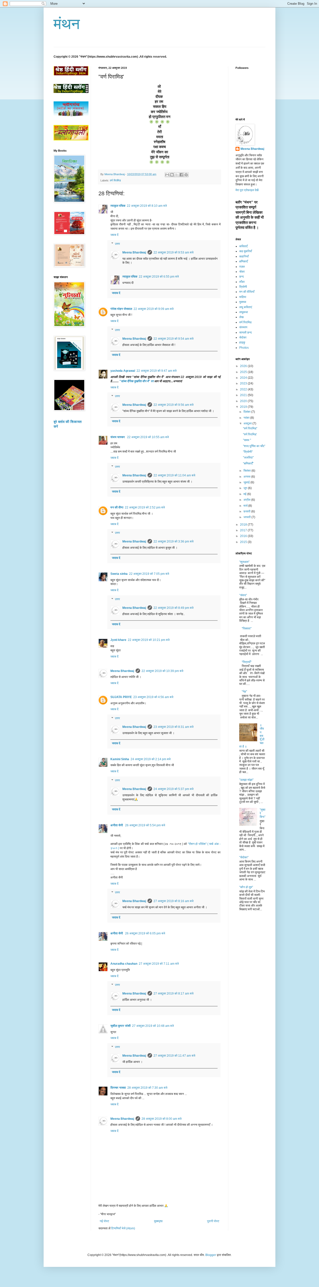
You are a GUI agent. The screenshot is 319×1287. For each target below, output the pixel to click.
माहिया (242, 297)
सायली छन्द (245, 332)
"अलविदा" (248, 457)
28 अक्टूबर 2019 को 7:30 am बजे (147, 1087)
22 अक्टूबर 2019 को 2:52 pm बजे (145, 507)
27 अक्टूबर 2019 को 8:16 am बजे (173, 901)
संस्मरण (243, 327)
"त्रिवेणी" (248, 452)
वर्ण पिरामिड (115, 180)
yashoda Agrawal (122, 371)
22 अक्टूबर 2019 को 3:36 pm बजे (173, 541)
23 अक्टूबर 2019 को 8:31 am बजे (173, 727)
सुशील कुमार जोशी (120, 1026)
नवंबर (246, 417)
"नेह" (244, 691)
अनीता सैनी (117, 825)
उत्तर (117, 244)
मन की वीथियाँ (246, 291)
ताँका (242, 282)
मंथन (67, 24)
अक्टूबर (247, 423)
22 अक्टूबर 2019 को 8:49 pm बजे (173, 608)
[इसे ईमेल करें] (167, 174)
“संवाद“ (243, 595)
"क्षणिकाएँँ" (248, 463)
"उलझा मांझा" (246, 780)
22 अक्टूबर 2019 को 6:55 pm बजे (159, 276)
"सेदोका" (243, 857)
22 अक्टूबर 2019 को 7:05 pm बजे (149, 574)
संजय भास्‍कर (118, 437)
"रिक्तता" (246, 628)
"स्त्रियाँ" (246, 662)
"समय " (247, 440)
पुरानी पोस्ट (213, 1221)
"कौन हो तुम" (246, 887)
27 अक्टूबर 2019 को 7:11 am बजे (159, 963)
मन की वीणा (116, 507)
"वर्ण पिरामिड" (250, 428)
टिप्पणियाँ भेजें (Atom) (123, 1228)
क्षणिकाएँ (243, 261)
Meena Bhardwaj (134, 252)
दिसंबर (247, 412)
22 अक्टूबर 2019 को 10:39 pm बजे (162, 671)
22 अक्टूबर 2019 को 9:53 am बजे (173, 252)
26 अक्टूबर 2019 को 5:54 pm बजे (145, 825)
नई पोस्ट (104, 1221)
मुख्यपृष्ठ (158, 1221)
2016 (244, 536)
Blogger (210, 1255)
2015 (244, 542)
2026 (244, 366)
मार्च (245, 505)
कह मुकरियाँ (245, 251)
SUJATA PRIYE (121, 697)
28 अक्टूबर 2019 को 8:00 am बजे (161, 1119)
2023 (244, 383)
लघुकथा (243, 312)
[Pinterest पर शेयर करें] (186, 174)
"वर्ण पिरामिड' (250, 434)
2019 (244, 407)
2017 (244, 530)
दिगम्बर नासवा (118, 1087)
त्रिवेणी (243, 287)
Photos (244, 347)
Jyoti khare (118, 640)
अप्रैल (247, 499)
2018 (244, 524)
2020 (244, 401)
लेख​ (241, 317)
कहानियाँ (244, 256)
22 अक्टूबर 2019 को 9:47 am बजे (156, 371)
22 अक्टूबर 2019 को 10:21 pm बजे (148, 640)
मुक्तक (242, 302)
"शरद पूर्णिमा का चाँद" (254, 446)
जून (245, 488)
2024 (244, 377)
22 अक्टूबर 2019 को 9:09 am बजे (153, 309)
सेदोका (242, 337)
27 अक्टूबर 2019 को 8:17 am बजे (173, 993)
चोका (242, 271)
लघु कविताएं (245, 307)
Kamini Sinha (119, 759)
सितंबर (247, 470)
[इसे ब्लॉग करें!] (171, 174)
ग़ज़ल (242, 266)
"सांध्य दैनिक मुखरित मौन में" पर (136, 381)
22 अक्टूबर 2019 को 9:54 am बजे (173, 338)
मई (245, 494)
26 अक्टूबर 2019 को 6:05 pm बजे (145, 933)
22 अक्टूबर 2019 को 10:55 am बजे (148, 437)
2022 (244, 389)
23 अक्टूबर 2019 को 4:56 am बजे (153, 697)
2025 (244, 372)
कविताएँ (243, 246)
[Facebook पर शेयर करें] (181, 174)
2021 (244, 395)
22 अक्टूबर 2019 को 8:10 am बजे (147, 206)
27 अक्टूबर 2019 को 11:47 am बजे (174, 1055)
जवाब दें (114, 235)
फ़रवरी (247, 511)
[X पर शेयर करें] (176, 174)
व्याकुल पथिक (117, 206)
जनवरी (247, 517)
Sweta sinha (119, 574)
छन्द (241, 276)
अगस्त (247, 476)
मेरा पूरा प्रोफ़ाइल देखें (247, 190)
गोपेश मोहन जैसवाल (121, 309)
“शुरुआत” (244, 562)
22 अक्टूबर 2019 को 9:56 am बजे (173, 405)
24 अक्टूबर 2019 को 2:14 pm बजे (150, 759)
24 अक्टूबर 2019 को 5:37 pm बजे (173, 789)
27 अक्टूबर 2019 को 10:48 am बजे (153, 1026)
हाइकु (242, 342)
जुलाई (246, 482)
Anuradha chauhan (123, 963)
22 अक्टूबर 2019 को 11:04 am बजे (174, 475)
